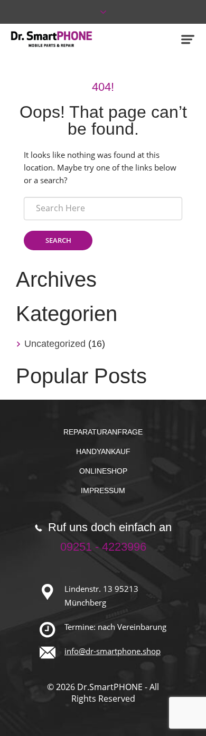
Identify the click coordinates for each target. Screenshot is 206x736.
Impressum (103, 490)
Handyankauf (103, 451)
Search (58, 240)
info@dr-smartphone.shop (112, 651)
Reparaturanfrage (103, 432)
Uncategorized (55, 343)
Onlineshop (103, 471)
